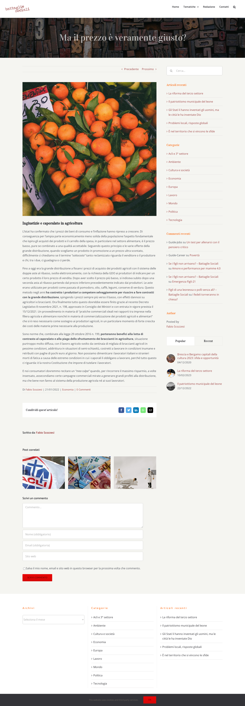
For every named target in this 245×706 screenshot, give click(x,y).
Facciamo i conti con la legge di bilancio (43, 467)
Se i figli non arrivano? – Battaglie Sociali (193, 263)
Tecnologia (175, 220)
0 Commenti (83, 389)
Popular (180, 341)
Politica (173, 211)
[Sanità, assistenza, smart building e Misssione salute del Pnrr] (135, 472)
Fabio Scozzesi (34, 389)
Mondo (173, 203)
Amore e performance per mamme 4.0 (196, 268)
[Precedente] (25, 472)
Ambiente (174, 162)
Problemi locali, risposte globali (188, 123)
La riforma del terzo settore (185, 93)
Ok (149, 700)
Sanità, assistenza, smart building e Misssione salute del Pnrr (135, 465)
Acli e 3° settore (178, 154)
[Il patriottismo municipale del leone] (170, 384)
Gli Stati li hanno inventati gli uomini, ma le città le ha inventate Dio (189, 636)
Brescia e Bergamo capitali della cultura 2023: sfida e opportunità (197, 356)
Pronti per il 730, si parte (89, 469)
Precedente (131, 69)
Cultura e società (179, 170)
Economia (68, 389)
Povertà (195, 255)
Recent (208, 341)
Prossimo (148, 69)
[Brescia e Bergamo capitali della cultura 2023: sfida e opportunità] (170, 356)
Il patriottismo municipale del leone (190, 101)
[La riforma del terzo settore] (170, 371)
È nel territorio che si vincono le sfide (191, 131)
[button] (234, 7)
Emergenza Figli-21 (184, 281)
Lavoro (172, 195)
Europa (173, 187)
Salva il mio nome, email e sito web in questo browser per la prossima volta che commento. (83, 568)
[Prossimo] (153, 472)
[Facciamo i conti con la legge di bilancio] (43, 472)
